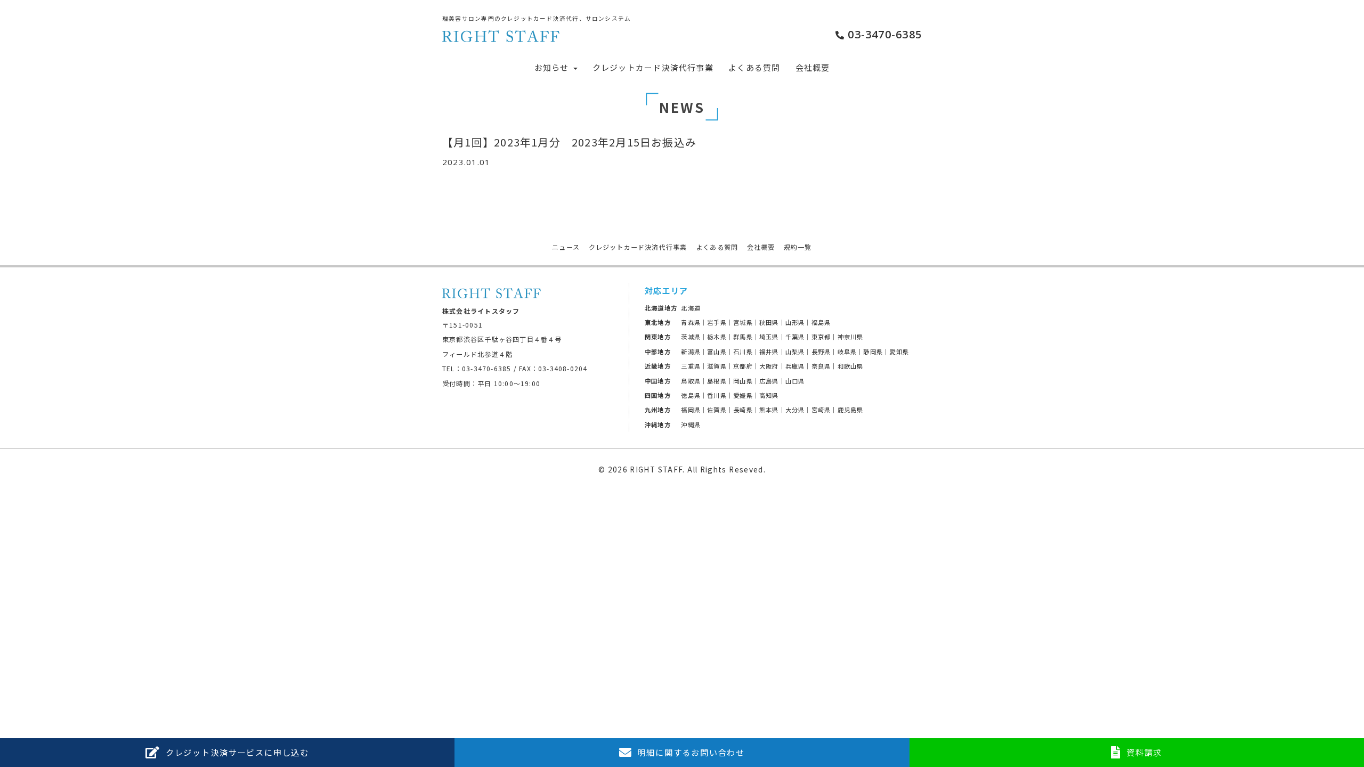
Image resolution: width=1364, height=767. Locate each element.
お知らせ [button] (552, 67)
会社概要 (812, 67)
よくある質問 (754, 67)
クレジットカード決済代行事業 (652, 67)
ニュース (566, 247)
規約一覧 (798, 247)
